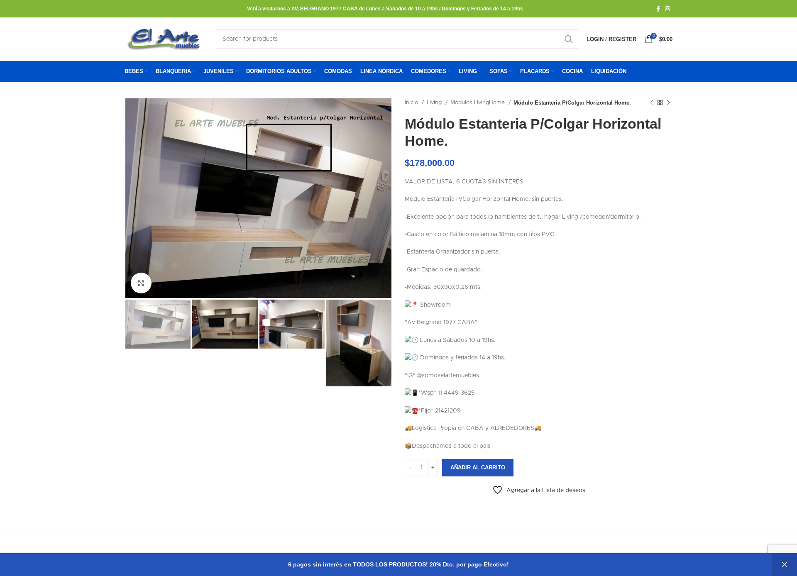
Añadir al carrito (477, 467)
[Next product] (668, 103)
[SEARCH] (568, 39)
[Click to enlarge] (141, 283)
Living (435, 102)
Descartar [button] (784, 564)
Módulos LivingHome (478, 102)
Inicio (412, 102)
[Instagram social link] (667, 8)
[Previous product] (652, 103)
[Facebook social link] (658, 8)
